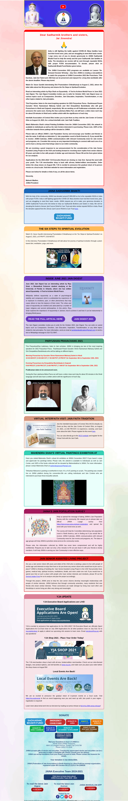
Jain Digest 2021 (83, 319)
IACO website (83, 436)
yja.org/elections (31, 631)
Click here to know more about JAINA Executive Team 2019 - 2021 (64, 777)
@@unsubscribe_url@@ (72, 800)
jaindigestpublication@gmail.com (83, 330)
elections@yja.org (92, 631)
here (76, 209)
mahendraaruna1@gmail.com (60, 466)
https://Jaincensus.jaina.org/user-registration (72, 524)
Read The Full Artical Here (45, 319)
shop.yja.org (66, 665)
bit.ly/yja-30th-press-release (90, 706)
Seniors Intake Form (33, 576)
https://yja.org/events (33, 698)
